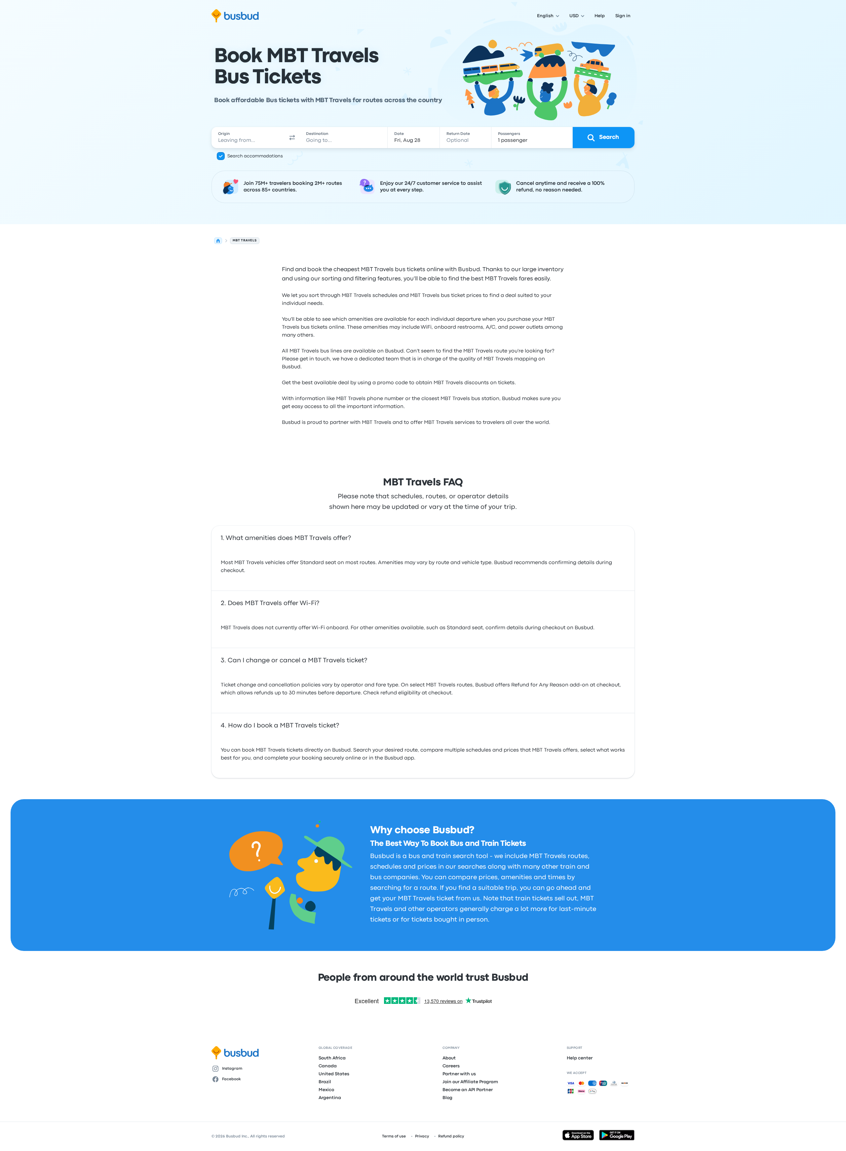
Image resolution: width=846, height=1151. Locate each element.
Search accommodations (255, 156)
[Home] (218, 240)
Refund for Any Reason (539, 685)
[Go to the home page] (235, 15)
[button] (292, 137)
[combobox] (248, 137)
